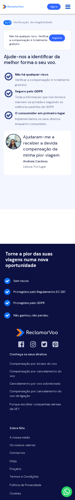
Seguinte (57, 37)
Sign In (54, 6)
